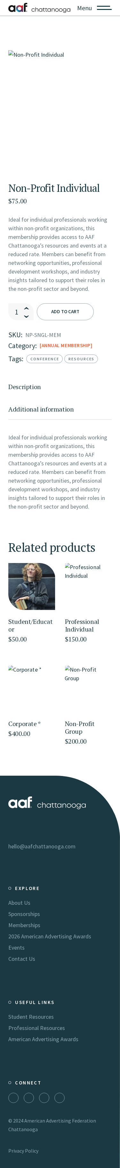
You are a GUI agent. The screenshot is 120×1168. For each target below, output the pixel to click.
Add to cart (65, 311)
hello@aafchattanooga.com (42, 846)
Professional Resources (36, 1028)
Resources (81, 358)
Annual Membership (66, 345)
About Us (19, 902)
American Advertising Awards (43, 1039)
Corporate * (24, 723)
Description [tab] (24, 387)
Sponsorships (24, 914)
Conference (44, 358)
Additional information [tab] (41, 409)
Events (16, 947)
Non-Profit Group (80, 727)
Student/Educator (30, 625)
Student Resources (31, 1016)
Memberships (24, 925)
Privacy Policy (23, 1151)
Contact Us (21, 958)
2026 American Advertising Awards (49, 936)
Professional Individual (82, 625)
